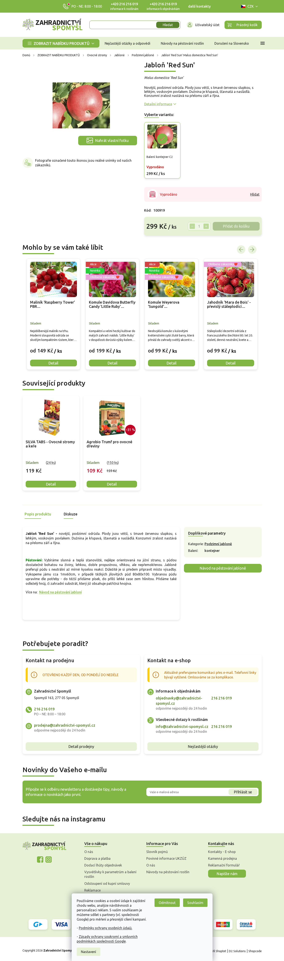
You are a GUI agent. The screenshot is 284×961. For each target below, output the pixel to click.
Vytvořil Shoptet (215, 951)
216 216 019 (44, 709)
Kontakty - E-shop (222, 852)
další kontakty (199, 6)
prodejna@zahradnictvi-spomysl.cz (64, 725)
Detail (51, 484)
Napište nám (227, 874)
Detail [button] (53, 363)
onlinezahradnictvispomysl (40, 859)
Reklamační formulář (224, 865)
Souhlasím (195, 903)
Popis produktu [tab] (38, 514)
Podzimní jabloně (218, 544)
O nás (88, 852)
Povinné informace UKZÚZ (166, 858)
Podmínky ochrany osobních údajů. (105, 928)
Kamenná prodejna (222, 858)
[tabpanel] (50, 443)
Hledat (168, 25)
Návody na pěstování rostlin (167, 872)
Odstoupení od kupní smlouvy (107, 883)
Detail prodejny (81, 746)
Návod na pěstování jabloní (60, 592)
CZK (250, 6)
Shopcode (255, 951)
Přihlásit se (243, 792)
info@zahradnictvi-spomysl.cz (182, 726)
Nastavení (88, 952)
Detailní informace (158, 104)
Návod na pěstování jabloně (222, 568)
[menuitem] (60, 43)
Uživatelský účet (207, 25)
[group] (54, 314)
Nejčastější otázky (203, 746)
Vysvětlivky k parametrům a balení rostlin (110, 874)
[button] (53, 347)
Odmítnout (167, 903)
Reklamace (92, 890)
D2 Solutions (237, 951)
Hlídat (254, 194)
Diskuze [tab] (70, 514)
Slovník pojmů (157, 852)
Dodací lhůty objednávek (103, 865)
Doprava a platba (97, 858)
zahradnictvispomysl (48, 859)
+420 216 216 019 (124, 4)
